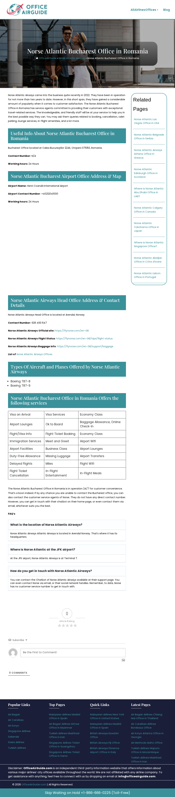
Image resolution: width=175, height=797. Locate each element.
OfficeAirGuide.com (34, 784)
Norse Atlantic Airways (72, 58)
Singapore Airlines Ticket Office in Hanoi (64, 754)
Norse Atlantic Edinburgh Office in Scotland (146, 173)
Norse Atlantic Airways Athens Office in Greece (148, 154)
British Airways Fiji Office (105, 742)
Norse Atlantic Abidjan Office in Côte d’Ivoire (148, 260)
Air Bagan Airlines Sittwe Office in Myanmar (64, 726)
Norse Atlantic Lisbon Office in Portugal (147, 275)
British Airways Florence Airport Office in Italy (104, 750)
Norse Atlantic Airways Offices (34, 354)
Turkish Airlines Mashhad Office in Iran (64, 735)
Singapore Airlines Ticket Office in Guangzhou (64, 744)
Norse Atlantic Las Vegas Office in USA (146, 121)
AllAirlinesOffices (143, 10)
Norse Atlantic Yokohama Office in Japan (146, 227)
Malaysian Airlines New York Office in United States (107, 716)
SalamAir (13, 736)
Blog (166, 10)
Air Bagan (14, 714)
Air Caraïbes (16, 720)
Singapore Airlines (19, 731)
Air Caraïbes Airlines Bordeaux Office (143, 726)
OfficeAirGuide (47, 58)
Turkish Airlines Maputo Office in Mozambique (145, 750)
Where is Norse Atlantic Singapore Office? (149, 244)
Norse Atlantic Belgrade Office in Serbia (149, 136)
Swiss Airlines (16, 742)
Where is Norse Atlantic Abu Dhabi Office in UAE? (149, 192)
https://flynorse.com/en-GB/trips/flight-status (84, 338)
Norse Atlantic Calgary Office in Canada (148, 209)
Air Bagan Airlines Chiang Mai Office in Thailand (146, 716)
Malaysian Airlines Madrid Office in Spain (64, 716)
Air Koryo (13, 725)
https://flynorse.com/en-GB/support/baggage (85, 346)
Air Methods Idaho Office (147, 742)
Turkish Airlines (17, 748)
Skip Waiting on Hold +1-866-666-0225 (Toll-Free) (87, 792)
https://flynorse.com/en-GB (72, 330)
